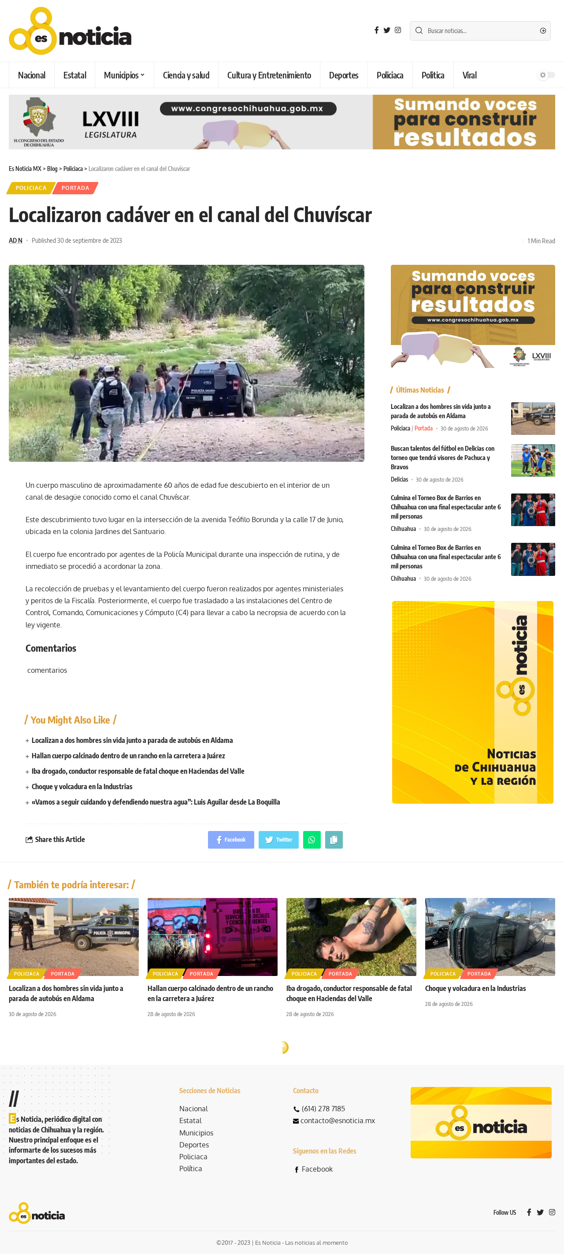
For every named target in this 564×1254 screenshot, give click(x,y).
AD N (15, 240)
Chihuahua (403, 529)
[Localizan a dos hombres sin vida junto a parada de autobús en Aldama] (533, 418)
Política (190, 1168)
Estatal (190, 1120)
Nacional (193, 1108)
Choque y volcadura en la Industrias (82, 786)
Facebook (317, 1169)
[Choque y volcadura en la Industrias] (490, 937)
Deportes (194, 1144)
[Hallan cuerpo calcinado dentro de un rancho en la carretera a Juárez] (213, 937)
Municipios (196, 1132)
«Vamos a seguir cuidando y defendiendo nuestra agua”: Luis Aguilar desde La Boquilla (157, 802)
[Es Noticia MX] (70, 31)
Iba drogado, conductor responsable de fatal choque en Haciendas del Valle (138, 771)
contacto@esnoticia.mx (338, 1120)
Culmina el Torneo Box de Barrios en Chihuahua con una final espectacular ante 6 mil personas (446, 507)
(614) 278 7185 (323, 1108)
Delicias (399, 479)
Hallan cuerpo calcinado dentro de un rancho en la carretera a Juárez (128, 755)
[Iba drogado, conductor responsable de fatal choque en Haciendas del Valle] (351, 937)
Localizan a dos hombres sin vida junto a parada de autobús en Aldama (132, 740)
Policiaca (31, 188)
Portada (75, 188)
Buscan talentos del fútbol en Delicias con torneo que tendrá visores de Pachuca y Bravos (442, 458)
